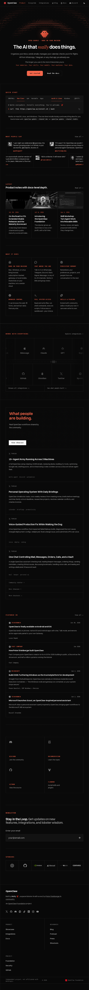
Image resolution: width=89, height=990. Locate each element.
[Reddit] (20, 912)
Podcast (53, 934)
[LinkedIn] (29, 912)
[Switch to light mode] (84, 3)
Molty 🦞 (15, 896)
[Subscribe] (79, 838)
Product (22, 3)
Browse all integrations (18, 388)
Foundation (10, 961)
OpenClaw (11, 891)
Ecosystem (32, 3)
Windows (67, 98)
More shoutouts (14, 595)
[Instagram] (33, 912)
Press (52, 938)
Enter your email (13, 831)
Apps (41, 98)
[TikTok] (24, 912)
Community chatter (16, 582)
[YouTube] (38, 912)
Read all (78, 188)
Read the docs (53, 73)
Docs (64, 3)
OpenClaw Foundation (17, 903)
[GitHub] (11, 912)
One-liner (20, 98)
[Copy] (79, 109)
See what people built (55, 388)
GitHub (8, 970)
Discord (75, 3)
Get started (35, 73)
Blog (56, 3)
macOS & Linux (56, 98)
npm (28, 98)
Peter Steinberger (53, 896)
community (10, 899)
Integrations (44, 3)
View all (79, 137)
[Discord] (15, 912)
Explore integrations (73, 334)
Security (9, 965)
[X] (7, 912)
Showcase (10, 929)
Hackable (34, 98)
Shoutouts (54, 943)
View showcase (17, 443)
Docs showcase (14, 589)
